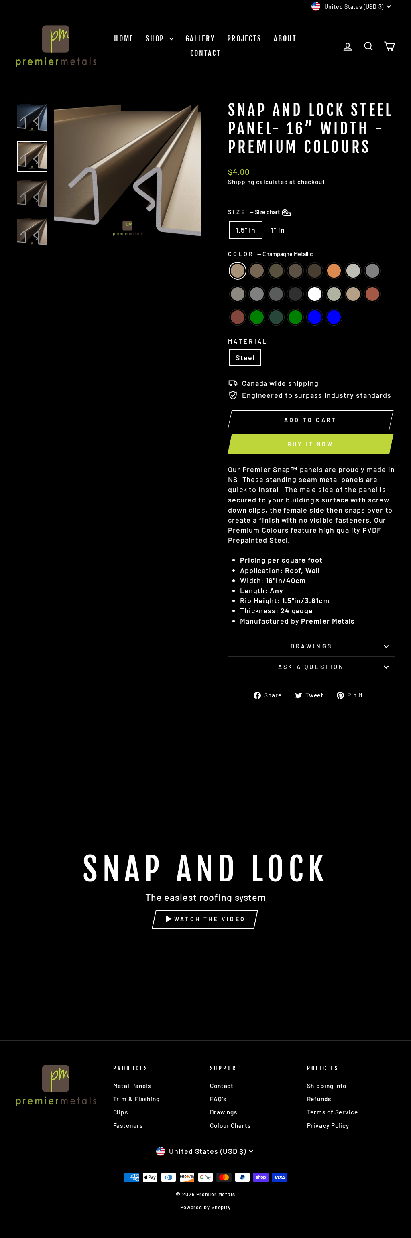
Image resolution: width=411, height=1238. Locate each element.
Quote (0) (405, 922)
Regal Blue (334, 317)
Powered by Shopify (205, 1207)
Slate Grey (276, 294)
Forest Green (276, 317)
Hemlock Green (257, 317)
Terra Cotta (372, 294)
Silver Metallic (353, 271)
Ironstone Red (238, 317)
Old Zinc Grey (257, 294)
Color (270, 254)
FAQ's (218, 1098)
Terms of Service (332, 1112)
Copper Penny (334, 271)
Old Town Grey (372, 271)
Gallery (200, 38)
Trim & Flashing (136, 1098)
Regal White (315, 294)
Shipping (241, 181)
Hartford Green (295, 317)
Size (254, 212)
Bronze (295, 271)
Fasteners (128, 1125)
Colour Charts (230, 1125)
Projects (244, 38)
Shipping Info (327, 1085)
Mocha (257, 271)
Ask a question (311, 666)
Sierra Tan (353, 294)
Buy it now (310, 444)
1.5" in (246, 229)
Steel (245, 357)
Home (124, 38)
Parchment (334, 294)
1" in (278, 229)
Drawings (312, 646)
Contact (205, 53)
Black (295, 294)
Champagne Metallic (238, 271)
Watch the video (210, 919)
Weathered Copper (276, 271)
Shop (156, 38)
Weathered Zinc (238, 294)
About (285, 38)
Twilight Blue (315, 317)
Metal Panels (132, 1085)
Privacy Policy (328, 1125)
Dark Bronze (315, 271)
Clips (120, 1112)
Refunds (319, 1098)
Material (248, 341)
